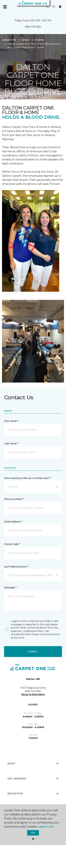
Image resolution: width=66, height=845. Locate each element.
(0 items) (60, 6)
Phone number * (14, 499)
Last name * (11, 443)
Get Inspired (16, 778)
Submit (33, 651)
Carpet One (9, 39)
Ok (33, 832)
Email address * (13, 521)
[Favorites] (53, 7)
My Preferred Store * (16, 566)
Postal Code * (12, 544)
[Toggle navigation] (5, 7)
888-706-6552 (33, 26)
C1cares (39, 39)
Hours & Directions (33, 694)
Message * (10, 587)
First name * (11, 421)
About (25, 39)
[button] (47, 7)
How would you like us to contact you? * (27, 478)
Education (15, 793)
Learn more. (46, 826)
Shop (11, 763)
